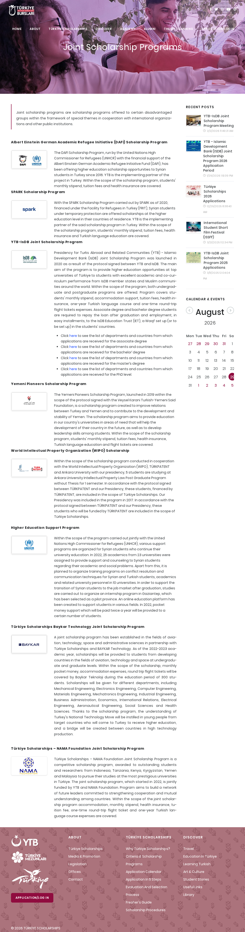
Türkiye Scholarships (85, 848)
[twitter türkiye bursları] (216, 9)
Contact (75, 879)
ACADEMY (128, 29)
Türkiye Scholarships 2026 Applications (214, 193)
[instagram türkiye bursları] (222, 9)
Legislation (77, 864)
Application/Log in (32, 898)
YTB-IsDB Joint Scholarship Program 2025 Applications (216, 260)
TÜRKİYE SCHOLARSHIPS (68, 29)
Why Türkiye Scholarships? (148, 848)
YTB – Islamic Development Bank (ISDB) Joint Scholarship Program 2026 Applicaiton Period (217, 156)
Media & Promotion (84, 856)
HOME (17, 29)
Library (188, 894)
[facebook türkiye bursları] (210, 9)
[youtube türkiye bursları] (228, 9)
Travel (188, 848)
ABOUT (35, 29)
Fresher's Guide (139, 902)
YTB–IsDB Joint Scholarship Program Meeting (219, 121)
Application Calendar (143, 871)
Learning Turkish (197, 864)
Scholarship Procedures (146, 910)
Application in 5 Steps (143, 879)
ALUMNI (150, 29)
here (73, 335)
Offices (74, 871)
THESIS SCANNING (178, 29)
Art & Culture (193, 871)
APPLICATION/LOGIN (217, 29)
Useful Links (192, 887)
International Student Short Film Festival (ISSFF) (215, 230)
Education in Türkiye (200, 856)
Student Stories (196, 879)
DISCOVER (103, 29)
